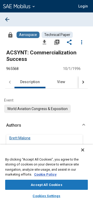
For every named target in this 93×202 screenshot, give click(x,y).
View (61, 82)
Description (30, 82)
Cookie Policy (45, 174)
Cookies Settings (46, 196)
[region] (46, 173)
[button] (46, 125)
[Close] (82, 150)
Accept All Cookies (46, 185)
